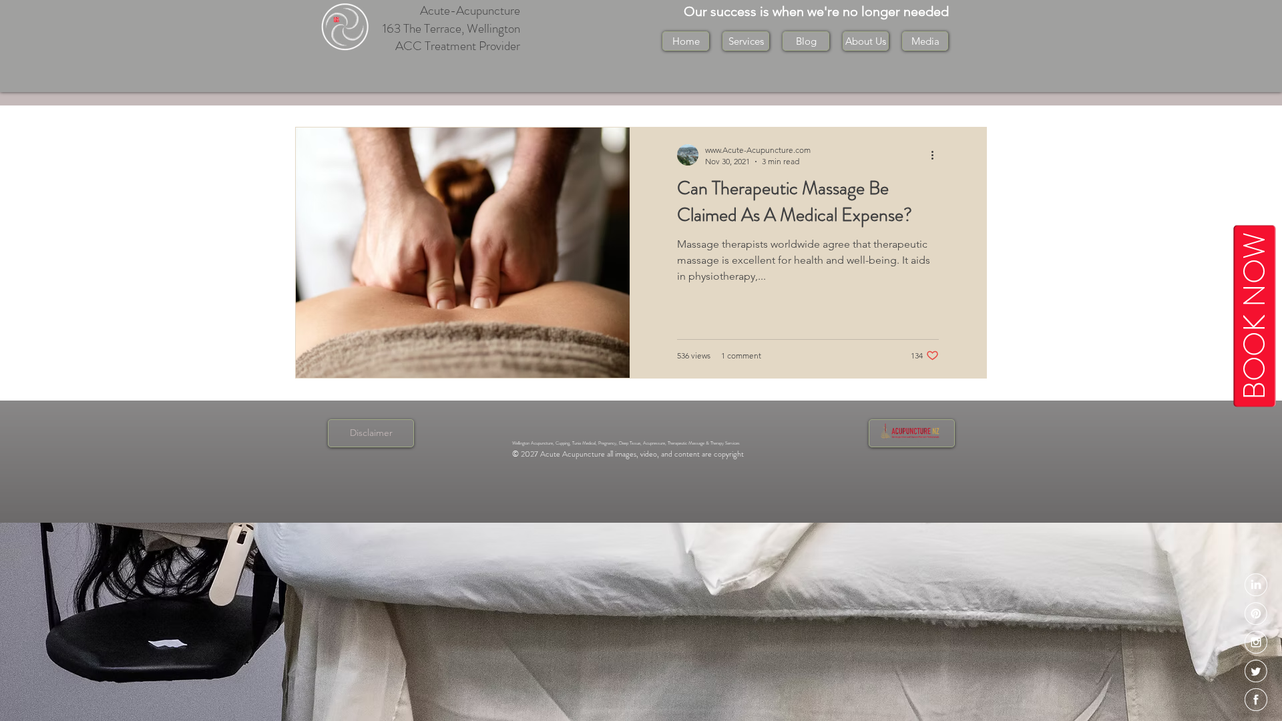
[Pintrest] (1256, 613)
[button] (866, 41)
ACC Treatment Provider (457, 46)
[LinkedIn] (1256, 584)
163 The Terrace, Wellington (451, 28)
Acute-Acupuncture (470, 10)
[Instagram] (1256, 642)
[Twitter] (1256, 671)
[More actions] (937, 155)
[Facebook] (1256, 699)
